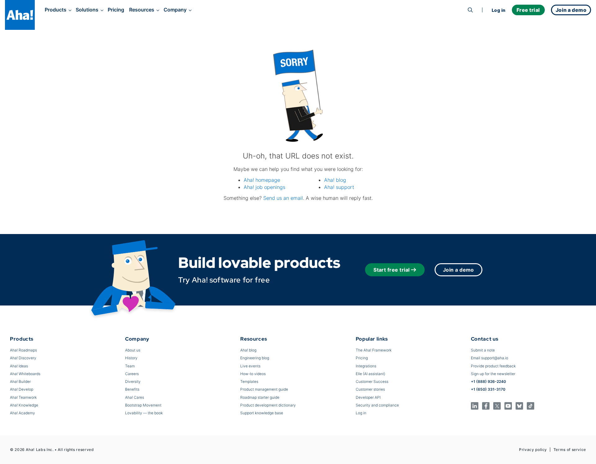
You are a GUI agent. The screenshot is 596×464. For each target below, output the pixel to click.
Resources (141, 10)
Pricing (116, 10)
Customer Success (372, 381)
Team (130, 366)
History (131, 358)
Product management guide (264, 389)
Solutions (87, 10)
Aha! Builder (20, 381)
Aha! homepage (262, 180)
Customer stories (370, 389)
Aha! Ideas (19, 366)
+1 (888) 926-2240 (488, 381)
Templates (249, 381)
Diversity (133, 381)
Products (55, 10)
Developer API (368, 397)
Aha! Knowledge (24, 405)
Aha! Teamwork (23, 397)
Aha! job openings (264, 187)
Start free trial (391, 270)
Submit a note (483, 350)
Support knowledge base (261, 413)
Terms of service (569, 449)
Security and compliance (377, 405)
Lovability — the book (144, 413)
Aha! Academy (22, 413)
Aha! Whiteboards (25, 373)
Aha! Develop (21, 389)
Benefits (132, 389)
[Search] (470, 9)
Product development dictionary (268, 405)
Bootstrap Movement (143, 405)
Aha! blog (335, 180)
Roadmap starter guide (259, 397)
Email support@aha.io (489, 358)
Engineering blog (254, 358)
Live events (250, 366)
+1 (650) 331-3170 (488, 389)
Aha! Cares (134, 397)
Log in (499, 10)
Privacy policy (533, 449)
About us (132, 350)
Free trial (528, 10)
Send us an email (283, 198)
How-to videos (253, 373)
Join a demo (458, 270)
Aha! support (339, 187)
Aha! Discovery (23, 358)
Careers (132, 373)
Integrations (366, 366)
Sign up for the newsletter (493, 373)
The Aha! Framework (373, 350)
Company (175, 10)
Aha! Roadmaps (23, 350)
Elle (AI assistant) (370, 373)
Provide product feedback (493, 366)
